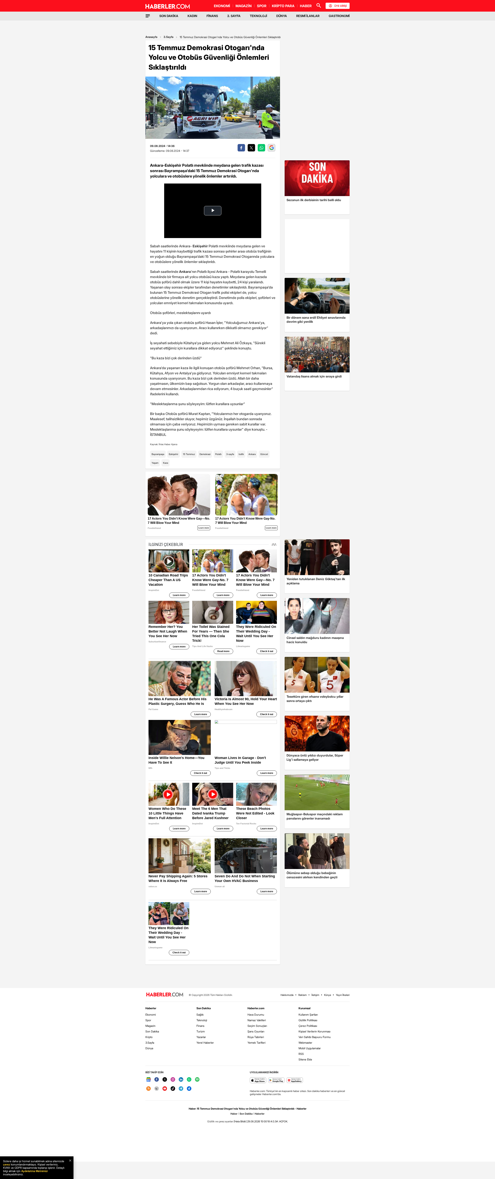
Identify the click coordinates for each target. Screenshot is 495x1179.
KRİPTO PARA (283, 6)
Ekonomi (150, 1014)
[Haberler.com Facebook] (157, 1079)
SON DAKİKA (168, 16)
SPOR (261, 6)
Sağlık (200, 1014)
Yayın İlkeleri (343, 994)
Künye (327, 994)
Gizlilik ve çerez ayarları (220, 1121)
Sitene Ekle (305, 1059)
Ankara (252, 454)
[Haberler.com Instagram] (173, 1079)
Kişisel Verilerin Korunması (314, 1031)
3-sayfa (230, 454)
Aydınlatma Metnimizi (34, 1171)
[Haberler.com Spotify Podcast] (197, 1079)
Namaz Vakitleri (257, 1020)
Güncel (264, 454)
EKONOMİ (222, 6)
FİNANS (212, 16)
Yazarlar (201, 1037)
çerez (6, 1164)
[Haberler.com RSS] (148, 1088)
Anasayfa (151, 36)
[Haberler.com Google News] (148, 1079)
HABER (306, 6)
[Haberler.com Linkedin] (181, 1079)
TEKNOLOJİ (258, 16)
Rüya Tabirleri (256, 1037)
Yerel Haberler (205, 1042)
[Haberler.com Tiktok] (173, 1088)
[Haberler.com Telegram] (181, 1088)
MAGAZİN (244, 6)
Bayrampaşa (158, 454)
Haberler (150, 1008)
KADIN (192, 16)
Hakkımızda (287, 994)
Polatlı (218, 454)
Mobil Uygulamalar (310, 1048)
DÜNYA (281, 16)
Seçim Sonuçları (257, 1025)
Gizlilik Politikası (308, 1020)
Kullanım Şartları (308, 1014)
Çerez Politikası (308, 1025)
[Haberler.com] (164, 995)
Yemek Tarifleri (256, 1042)
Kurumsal (305, 1008)
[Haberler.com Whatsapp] (189, 1079)
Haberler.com (256, 1008)
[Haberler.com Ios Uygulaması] (258, 1080)
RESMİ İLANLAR (307, 16)
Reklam (302, 994)
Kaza (165, 462)
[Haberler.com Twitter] (165, 1079)
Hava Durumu (256, 1014)
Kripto (149, 1037)
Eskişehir (173, 454)
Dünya (149, 1048)
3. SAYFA (234, 16)
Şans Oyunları (256, 1031)
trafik (241, 454)
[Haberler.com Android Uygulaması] (276, 1080)
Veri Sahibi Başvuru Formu (315, 1037)
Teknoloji (201, 1020)
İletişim (315, 994)
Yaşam (155, 462)
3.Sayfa (168, 36)
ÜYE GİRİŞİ (340, 5)
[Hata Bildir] (240, 1121)
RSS (301, 1053)
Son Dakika (152, 1031)
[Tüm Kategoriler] (147, 16)
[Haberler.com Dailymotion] (189, 1088)
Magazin (150, 1025)
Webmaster (305, 1042)
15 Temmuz (189, 454)
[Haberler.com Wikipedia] (157, 1088)
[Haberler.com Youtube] (165, 1088)
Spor (148, 1020)
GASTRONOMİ (339, 16)
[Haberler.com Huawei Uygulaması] (295, 1080)
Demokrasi (205, 454)
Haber (233, 1113)
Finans (200, 1025)
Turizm (200, 1031)
